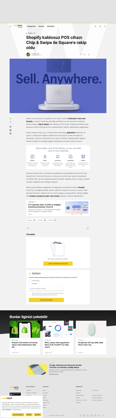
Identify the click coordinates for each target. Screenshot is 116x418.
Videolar (28, 395)
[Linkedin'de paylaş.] (10, 133)
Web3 (44, 407)
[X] (80, 415)
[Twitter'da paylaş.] (10, 130)
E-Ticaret (29, 33)
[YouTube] (88, 415)
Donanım (29, 220)
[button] (58, 157)
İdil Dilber (80, 352)
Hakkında (78, 390)
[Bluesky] (95, 415)
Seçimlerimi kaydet (46, 300)
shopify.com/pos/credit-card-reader (44, 196)
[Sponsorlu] (76, 208)
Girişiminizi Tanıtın (81, 400)
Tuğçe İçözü (15, 352)
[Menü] (10, 27)
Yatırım (45, 405)
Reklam (78, 397)
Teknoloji (40, 220)
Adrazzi (30, 214)
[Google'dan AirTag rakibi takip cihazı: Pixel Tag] (91, 329)
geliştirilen (71, 133)
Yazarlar (78, 393)
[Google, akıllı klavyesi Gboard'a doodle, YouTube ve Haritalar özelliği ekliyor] (37, 369)
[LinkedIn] (84, 415)
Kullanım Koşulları (97, 400)
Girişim (45, 395)
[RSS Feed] (103, 415)
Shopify (81, 187)
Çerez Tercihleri (97, 395)
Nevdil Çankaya (54, 374)
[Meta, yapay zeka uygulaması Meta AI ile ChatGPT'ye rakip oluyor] (58, 329)
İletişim (78, 402)
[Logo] (18, 26)
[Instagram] (91, 415)
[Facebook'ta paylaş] (10, 127)
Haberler (28, 390)
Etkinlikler (50, 26)
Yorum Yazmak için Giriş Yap (58, 263)
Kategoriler (31, 26)
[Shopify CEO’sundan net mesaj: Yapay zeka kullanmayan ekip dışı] (25, 329)
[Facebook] (99, 415)
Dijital (44, 390)
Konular (41, 26)
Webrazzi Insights (31, 393)
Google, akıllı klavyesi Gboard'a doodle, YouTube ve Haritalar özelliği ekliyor (65, 366)
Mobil (44, 397)
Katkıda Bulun (80, 395)
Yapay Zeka (15, 340)
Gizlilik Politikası (97, 397)
